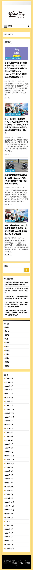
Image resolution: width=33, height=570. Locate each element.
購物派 (7, 366)
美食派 (7, 362)
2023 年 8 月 (9, 518)
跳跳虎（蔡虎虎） (11, 81)
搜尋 (6, 266)
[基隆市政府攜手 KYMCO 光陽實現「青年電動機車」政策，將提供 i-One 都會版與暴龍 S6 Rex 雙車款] (16, 216)
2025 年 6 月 (9, 432)
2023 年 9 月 (9, 514)
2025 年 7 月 (9, 429)
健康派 (7, 327)
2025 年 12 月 (9, 409)
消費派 (7, 346)
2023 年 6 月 (9, 525)
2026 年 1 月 (9, 405)
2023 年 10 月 (9, 510)
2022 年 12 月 (9, 549)
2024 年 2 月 (9, 494)
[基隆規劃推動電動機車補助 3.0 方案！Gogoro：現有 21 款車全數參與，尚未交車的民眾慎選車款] (16, 165)
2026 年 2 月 (9, 401)
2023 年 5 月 (9, 529)
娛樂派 (7, 335)
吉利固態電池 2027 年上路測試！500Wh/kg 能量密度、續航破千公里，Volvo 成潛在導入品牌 (17, 313)
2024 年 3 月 (9, 491)
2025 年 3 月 (9, 444)
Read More (7, 98)
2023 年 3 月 (9, 537)
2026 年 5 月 (9, 390)
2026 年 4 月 (9, 394)
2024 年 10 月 (9, 463)
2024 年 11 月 (9, 459)
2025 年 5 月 (9, 436)
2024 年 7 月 (9, 475)
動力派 (8, 58)
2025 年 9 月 (9, 421)
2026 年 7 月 (9, 382)
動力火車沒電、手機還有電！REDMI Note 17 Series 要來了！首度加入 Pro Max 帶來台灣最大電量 (16, 305)
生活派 (7, 350)
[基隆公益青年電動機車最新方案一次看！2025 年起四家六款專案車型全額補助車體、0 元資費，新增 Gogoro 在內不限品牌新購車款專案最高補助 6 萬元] (16, 53)
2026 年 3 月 (9, 398)
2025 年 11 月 (9, 413)
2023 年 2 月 (9, 541)
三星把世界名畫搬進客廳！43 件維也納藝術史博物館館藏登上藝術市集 (17, 283)
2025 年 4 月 (9, 440)
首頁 (5, 34)
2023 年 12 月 (9, 502)
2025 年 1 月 (9, 452)
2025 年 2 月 (9, 448)
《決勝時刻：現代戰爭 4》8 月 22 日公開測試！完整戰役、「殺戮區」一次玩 (17, 290)
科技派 (7, 358)
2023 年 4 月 (9, 533)
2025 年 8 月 (9, 425)
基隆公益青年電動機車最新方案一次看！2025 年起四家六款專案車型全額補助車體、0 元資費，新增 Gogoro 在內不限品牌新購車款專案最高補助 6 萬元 (16, 69)
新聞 (13, 58)
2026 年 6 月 (9, 386)
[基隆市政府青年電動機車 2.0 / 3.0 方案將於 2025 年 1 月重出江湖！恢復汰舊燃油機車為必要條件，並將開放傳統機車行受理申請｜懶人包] (16, 109)
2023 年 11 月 (9, 506)
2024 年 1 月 (9, 498)
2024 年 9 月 (9, 467)
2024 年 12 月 (9, 456)
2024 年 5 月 (9, 483)
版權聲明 (15, 563)
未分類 (7, 343)
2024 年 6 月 (9, 479)
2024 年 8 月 (9, 471)
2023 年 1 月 (9, 545)
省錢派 (18, 58)
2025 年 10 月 (9, 417)
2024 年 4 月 (9, 487)
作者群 (21, 563)
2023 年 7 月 (9, 521)
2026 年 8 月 (9, 378)
